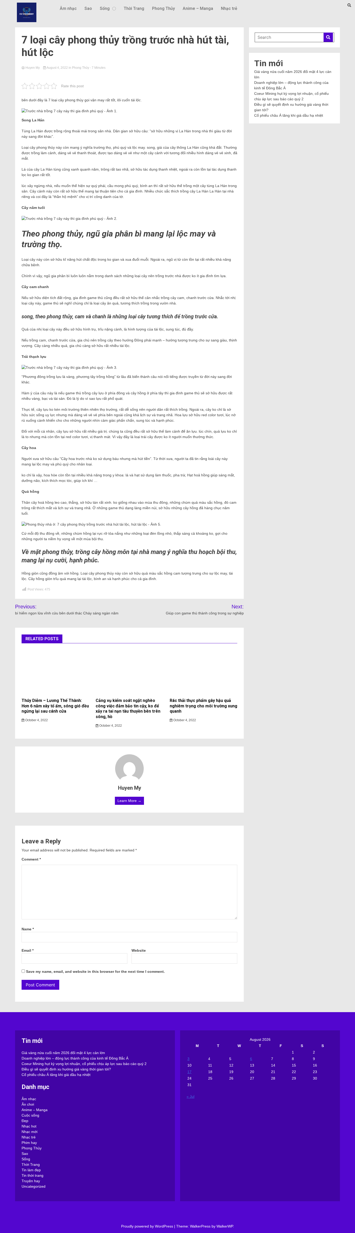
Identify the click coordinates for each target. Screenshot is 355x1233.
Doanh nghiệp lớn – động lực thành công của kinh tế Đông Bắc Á (75, 1058)
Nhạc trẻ (229, 8)
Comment (31, 859)
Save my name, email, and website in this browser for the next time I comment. (95, 971)
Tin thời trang (32, 1175)
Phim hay (29, 1143)
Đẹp (25, 1121)
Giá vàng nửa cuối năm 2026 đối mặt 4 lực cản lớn (63, 1053)
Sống (105, 8)
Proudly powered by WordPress (147, 1226)
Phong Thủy (163, 8)
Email (28, 950)
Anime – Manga (198, 8)
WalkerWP (224, 1226)
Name (28, 929)
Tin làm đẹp (31, 1170)
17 (189, 1072)
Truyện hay (31, 1181)
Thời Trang (134, 8)
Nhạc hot (29, 1126)
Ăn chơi (28, 1104)
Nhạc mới (29, 1132)
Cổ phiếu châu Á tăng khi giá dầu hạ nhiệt (288, 115)
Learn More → (129, 801)
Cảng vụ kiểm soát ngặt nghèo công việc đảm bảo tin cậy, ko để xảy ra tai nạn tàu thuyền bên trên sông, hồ (128, 708)
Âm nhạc (68, 8)
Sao (88, 8)
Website (139, 950)
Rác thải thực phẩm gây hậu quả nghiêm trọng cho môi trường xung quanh (203, 706)
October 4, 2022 (36, 720)
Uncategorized (33, 1186)
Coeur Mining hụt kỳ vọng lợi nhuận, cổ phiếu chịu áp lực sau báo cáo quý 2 (84, 1064)
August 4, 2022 (57, 68)
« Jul (190, 1096)
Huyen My (33, 68)
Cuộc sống (30, 1115)
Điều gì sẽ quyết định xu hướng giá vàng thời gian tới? (66, 1069)
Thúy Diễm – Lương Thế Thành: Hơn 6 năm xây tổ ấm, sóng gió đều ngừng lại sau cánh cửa (55, 706)
